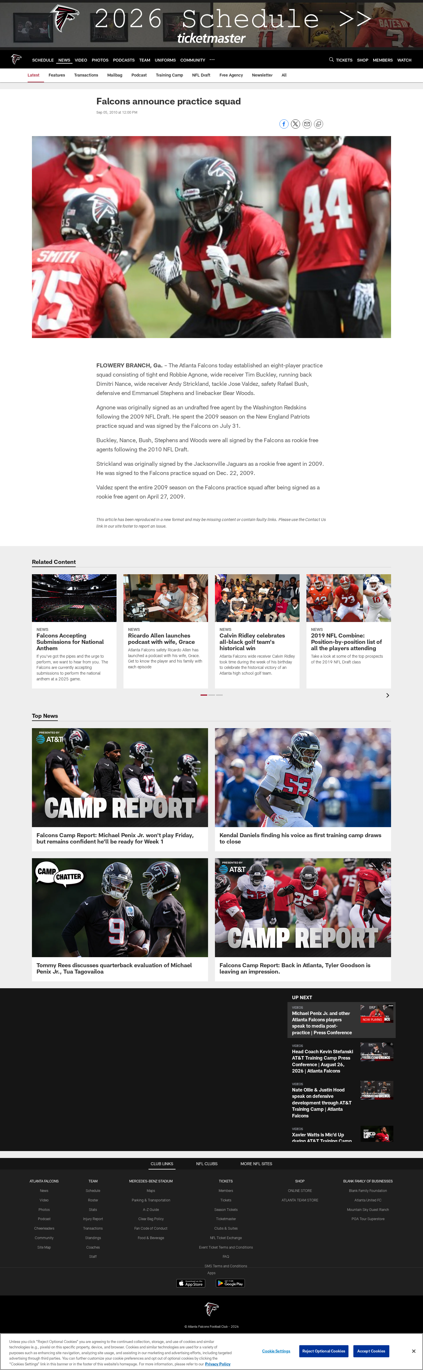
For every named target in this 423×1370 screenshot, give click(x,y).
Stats (93, 1209)
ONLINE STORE (300, 1190)
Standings (93, 1238)
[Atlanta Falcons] (211, 1310)
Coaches (93, 1247)
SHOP (300, 1181)
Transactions (93, 1228)
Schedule (93, 1190)
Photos (44, 1209)
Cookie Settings (276, 1351)
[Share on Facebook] (284, 127)
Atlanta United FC (368, 1200)
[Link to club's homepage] (16, 59)
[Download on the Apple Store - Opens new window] (190, 1284)
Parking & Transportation (151, 1200)
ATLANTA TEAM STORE (300, 1200)
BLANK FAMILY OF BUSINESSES (368, 1181)
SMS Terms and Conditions (226, 1266)
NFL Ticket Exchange (226, 1238)
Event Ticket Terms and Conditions (226, 1247)
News (44, 1190)
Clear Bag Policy (151, 1219)
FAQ (226, 1256)
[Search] (331, 59)
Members (226, 1190)
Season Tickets (226, 1209)
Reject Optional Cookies (323, 1351)
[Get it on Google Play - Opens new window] (230, 1286)
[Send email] (307, 127)
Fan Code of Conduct (150, 1228)
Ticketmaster (226, 1219)
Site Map (44, 1247)
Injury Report (93, 1219)
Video (44, 1200)
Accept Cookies (371, 1351)
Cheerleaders (44, 1228)
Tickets (225, 1200)
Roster (93, 1200)
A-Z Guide (151, 1209)
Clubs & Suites (226, 1228)
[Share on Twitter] (295, 127)
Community (44, 1238)
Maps (151, 1190)
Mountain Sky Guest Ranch (368, 1209)
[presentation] (388, 696)
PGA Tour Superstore (368, 1219)
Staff (93, 1256)
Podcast (44, 1219)
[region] (211, 1351)
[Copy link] (318, 124)
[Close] (413, 1351)
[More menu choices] (212, 59)
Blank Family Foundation (368, 1190)
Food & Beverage (151, 1238)
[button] (204, 695)
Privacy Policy (217, 1364)
